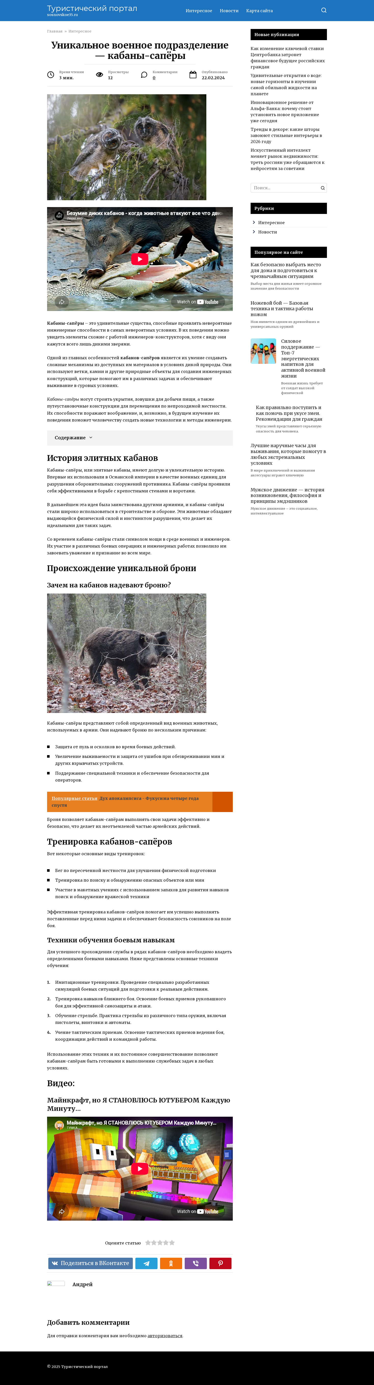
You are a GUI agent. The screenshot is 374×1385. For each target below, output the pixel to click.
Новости (229, 10)
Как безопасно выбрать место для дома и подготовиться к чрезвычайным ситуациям (286, 270)
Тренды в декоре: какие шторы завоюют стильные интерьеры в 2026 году (286, 135)
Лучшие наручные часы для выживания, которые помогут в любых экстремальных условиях (288, 454)
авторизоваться (165, 1335)
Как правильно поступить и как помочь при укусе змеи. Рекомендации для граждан (289, 413)
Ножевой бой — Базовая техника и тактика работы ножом (282, 308)
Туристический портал (92, 8)
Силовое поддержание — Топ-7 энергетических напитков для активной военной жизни (303, 358)
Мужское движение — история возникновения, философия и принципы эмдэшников (287, 495)
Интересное (199, 10)
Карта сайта (259, 10)
